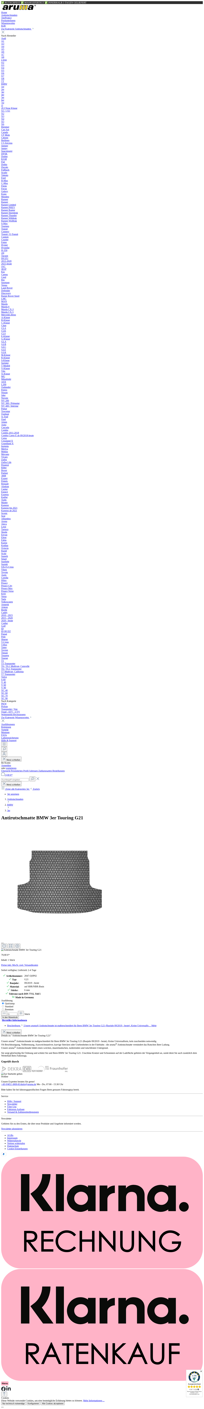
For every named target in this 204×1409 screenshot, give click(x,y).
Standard (9, 1006)
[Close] (2, 943)
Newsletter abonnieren (11, 1128)
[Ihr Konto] (4, 754)
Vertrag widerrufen (16, 1143)
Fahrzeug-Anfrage (15, 1109)
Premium (9, 1009)
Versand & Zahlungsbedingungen (23, 1112)
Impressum (12, 1138)
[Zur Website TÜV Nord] (38, 1071)
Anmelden (6, 765)
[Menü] (4, 744)
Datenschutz (13, 1146)
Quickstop (10, 1003)
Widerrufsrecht (14, 1140)
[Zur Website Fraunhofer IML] (56, 1071)
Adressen (33, 771)
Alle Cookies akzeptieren (52, 1403)
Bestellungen (58, 771)
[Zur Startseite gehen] (19, 9)
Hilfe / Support (14, 1101)
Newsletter (12, 1104)
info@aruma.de (29, 1084)
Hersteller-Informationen (14, 1020)
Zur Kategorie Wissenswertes (15, 717)
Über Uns (11, 1106)
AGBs (10, 1135)
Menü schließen (13, 760)
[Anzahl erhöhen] (21, 1013)
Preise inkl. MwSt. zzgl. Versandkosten (19, 965)
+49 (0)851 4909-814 (11, 1084)
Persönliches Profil (20, 771)
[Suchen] (4, 749)
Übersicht (6, 771)
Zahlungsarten (45, 771)
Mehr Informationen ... (94, 1400)
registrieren (11, 768)
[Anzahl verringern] (4, 1013)
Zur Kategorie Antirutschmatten (16, 29)
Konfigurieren (33, 1403)
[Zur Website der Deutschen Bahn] (27, 1071)
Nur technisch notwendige (13, 1403)
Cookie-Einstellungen (17, 1148)
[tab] (82, 1025)
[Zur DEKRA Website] (11, 1071)
